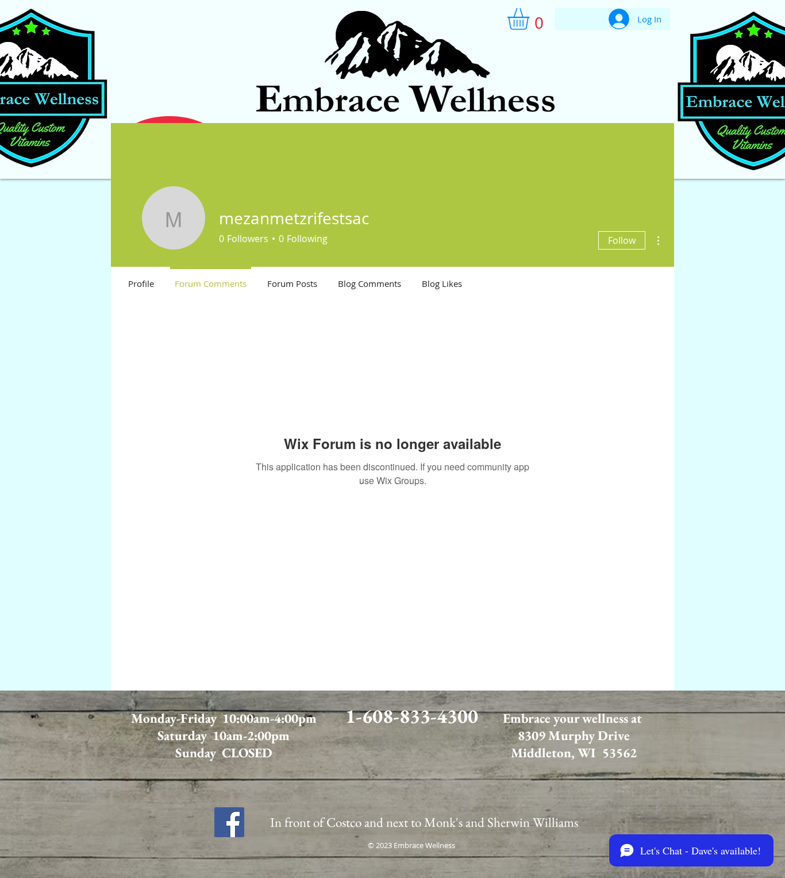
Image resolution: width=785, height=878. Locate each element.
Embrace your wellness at (574, 718)
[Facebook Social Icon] (229, 822)
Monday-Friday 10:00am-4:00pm (224, 718)
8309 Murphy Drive (574, 735)
